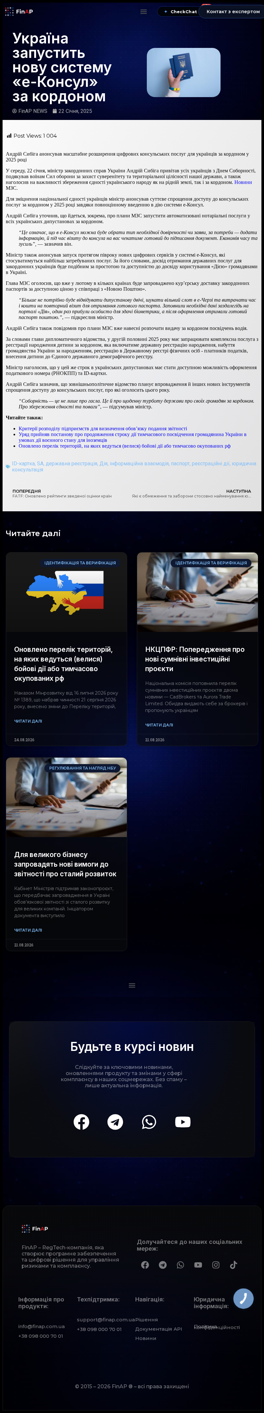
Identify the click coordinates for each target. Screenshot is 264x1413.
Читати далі (28, 721)
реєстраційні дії (211, 463)
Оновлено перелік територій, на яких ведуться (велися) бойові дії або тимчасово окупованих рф (125, 446)
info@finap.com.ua (41, 1326)
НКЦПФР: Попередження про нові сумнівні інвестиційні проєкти (195, 659)
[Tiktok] (233, 1265)
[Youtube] (183, 1122)
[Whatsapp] (149, 1122)
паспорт (180, 463)
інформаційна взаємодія (139, 463)
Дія (103, 463)
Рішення (146, 1320)
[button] (143, 11)
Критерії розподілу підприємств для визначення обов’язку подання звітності (103, 428)
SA (40, 463)
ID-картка (23, 463)
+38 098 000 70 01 (40, 1336)
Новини (243, 182)
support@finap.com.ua (106, 1320)
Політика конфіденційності (217, 1326)
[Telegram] (115, 1122)
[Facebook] (81, 1122)
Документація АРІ (158, 1329)
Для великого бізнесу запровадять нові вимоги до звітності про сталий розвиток (65, 864)
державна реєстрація (71, 463)
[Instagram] (216, 1265)
